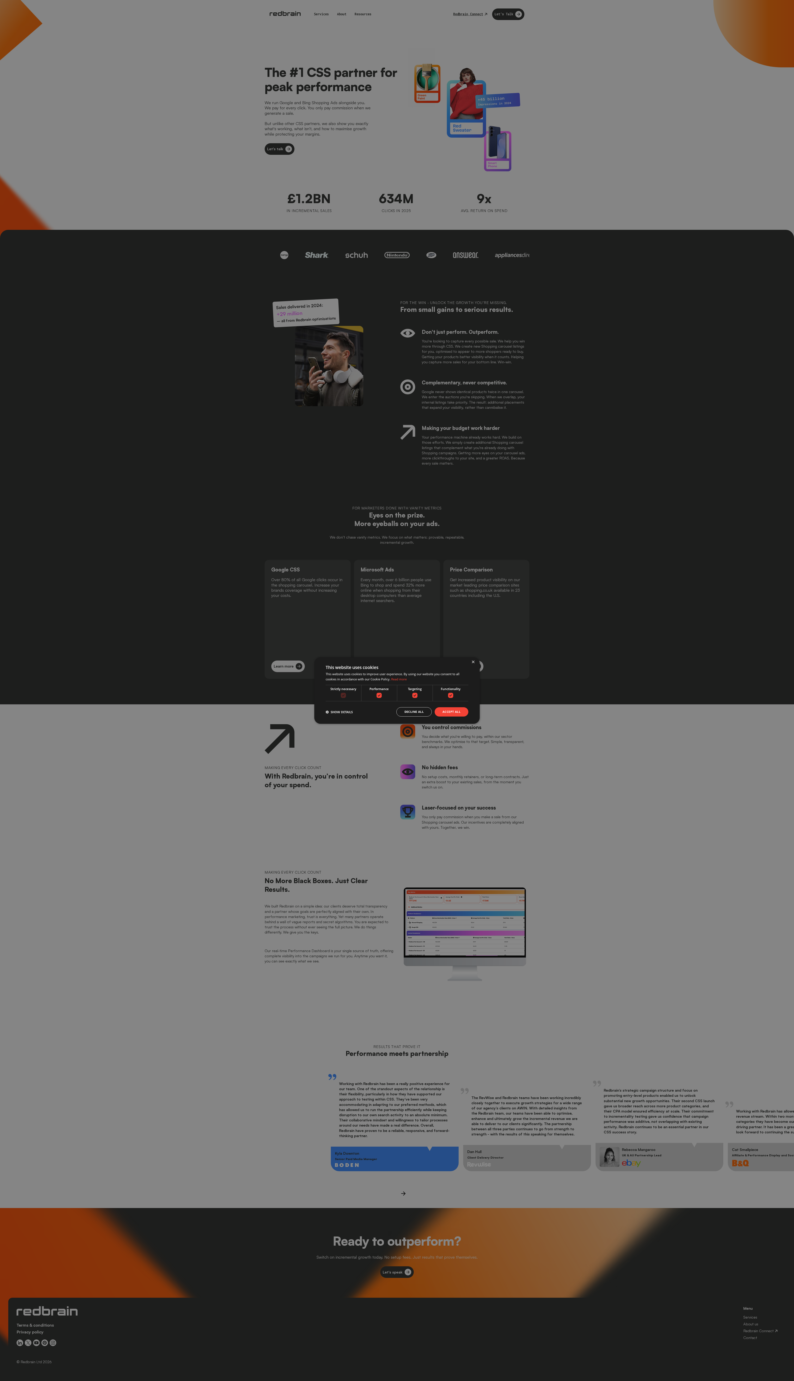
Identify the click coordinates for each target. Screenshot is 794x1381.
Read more (399, 679)
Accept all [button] (451, 712)
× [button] (473, 662)
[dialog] (397, 690)
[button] (339, 712)
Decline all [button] (414, 712)
